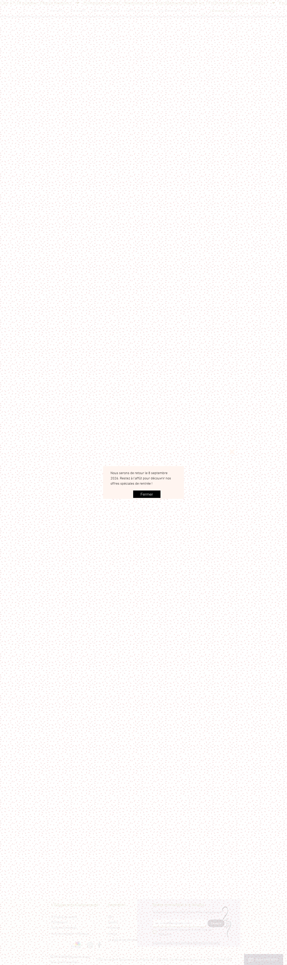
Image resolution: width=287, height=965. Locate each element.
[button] (232, 452)
